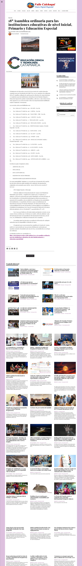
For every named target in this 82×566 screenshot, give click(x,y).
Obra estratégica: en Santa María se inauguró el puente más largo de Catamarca (40, 439)
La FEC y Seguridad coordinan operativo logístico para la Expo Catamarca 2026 (63, 349)
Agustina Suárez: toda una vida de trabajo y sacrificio (16, 496)
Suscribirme (66, 110)
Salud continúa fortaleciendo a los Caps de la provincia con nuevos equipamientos (40, 529)
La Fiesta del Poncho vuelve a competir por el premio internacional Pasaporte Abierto (63, 497)
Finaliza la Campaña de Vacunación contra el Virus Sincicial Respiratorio (16, 409)
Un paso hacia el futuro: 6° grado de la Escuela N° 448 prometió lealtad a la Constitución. (62, 310)
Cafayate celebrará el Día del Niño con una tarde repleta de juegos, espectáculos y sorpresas (40, 377)
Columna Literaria (65, 10)
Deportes (45, 10)
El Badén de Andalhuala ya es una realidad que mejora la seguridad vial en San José (16, 470)
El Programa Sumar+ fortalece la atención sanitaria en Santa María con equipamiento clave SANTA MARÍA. (16, 440)
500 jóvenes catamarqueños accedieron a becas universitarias (28, 309)
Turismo (41, 10)
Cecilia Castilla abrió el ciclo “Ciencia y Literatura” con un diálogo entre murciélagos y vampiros (38, 558)
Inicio (15, 10)
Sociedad (18, 10)
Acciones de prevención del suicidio (40, 407)
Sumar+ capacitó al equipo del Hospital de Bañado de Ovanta (39, 348)
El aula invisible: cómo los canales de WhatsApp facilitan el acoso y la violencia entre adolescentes (65, 470)
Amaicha (37, 10)
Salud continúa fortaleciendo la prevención (15, 376)
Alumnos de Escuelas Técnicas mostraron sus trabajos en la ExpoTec (63, 322)
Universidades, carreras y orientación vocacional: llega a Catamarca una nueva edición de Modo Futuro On (29, 271)
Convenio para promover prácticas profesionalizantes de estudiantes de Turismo (29, 296)
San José (28, 10)
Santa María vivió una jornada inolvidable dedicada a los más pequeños (15, 529)
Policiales (23, 10)
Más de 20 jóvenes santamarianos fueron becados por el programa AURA (63, 296)
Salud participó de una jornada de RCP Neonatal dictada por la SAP (64, 408)
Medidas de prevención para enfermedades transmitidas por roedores (39, 497)
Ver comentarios (30, 255)
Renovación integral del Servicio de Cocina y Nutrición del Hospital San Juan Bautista (16, 557)
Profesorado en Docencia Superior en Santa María (61, 269)
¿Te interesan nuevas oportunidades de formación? (29, 282)
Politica (62, 532)
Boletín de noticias (66, 103)
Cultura (50, 10)
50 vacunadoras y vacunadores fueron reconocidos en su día (15, 348)
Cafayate (32, 10)
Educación (55, 10)
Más (59, 10)
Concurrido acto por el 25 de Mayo (62, 282)
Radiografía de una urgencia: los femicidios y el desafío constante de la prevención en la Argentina (64, 439)
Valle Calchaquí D (15, 33)
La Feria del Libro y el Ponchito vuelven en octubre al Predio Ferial (40, 469)
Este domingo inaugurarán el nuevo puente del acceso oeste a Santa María (64, 529)
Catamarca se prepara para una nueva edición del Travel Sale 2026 (64, 556)
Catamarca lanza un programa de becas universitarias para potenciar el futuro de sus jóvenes (29, 323)
